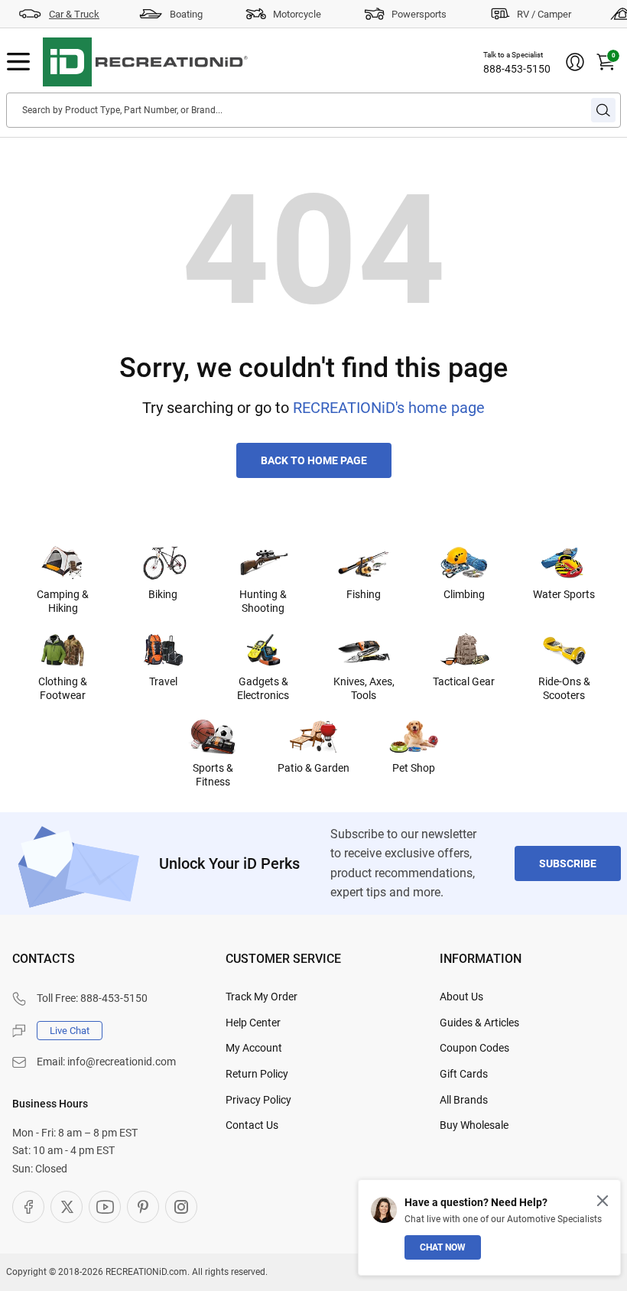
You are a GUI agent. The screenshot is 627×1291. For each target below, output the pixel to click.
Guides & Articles (479, 1022)
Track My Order (261, 996)
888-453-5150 (517, 69)
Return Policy (257, 1074)
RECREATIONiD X (66, 1207)
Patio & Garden (313, 768)
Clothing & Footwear (62, 688)
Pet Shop (413, 768)
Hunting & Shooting (263, 601)
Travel (163, 681)
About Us (461, 996)
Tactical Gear (464, 681)
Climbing (464, 594)
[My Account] (575, 62)
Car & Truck (74, 14)
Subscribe (567, 863)
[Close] (602, 1200)
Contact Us (252, 1125)
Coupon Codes (474, 1048)
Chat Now (443, 1247)
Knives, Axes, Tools (364, 688)
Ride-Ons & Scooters (564, 688)
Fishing (363, 594)
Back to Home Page (314, 460)
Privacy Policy (258, 1100)
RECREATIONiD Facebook (28, 1207)
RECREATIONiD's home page (389, 407)
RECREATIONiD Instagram (181, 1207)
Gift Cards (464, 1074)
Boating (186, 14)
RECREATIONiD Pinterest (143, 1207)
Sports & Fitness (213, 775)
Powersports (419, 14)
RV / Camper (544, 14)
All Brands (464, 1100)
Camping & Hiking (63, 601)
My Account (254, 1048)
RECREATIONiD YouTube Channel (105, 1207)
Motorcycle (297, 14)
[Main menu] (18, 62)
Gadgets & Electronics (263, 688)
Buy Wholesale (474, 1125)
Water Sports (564, 594)
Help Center (253, 1022)
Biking (162, 594)
